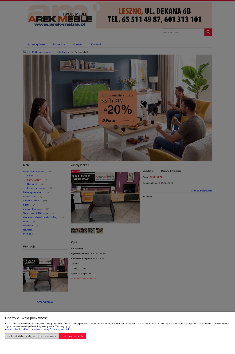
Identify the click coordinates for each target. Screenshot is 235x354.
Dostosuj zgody (48, 336)
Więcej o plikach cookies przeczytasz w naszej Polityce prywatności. (37, 329)
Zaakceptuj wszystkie (73, 336)
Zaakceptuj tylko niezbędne (21, 336)
